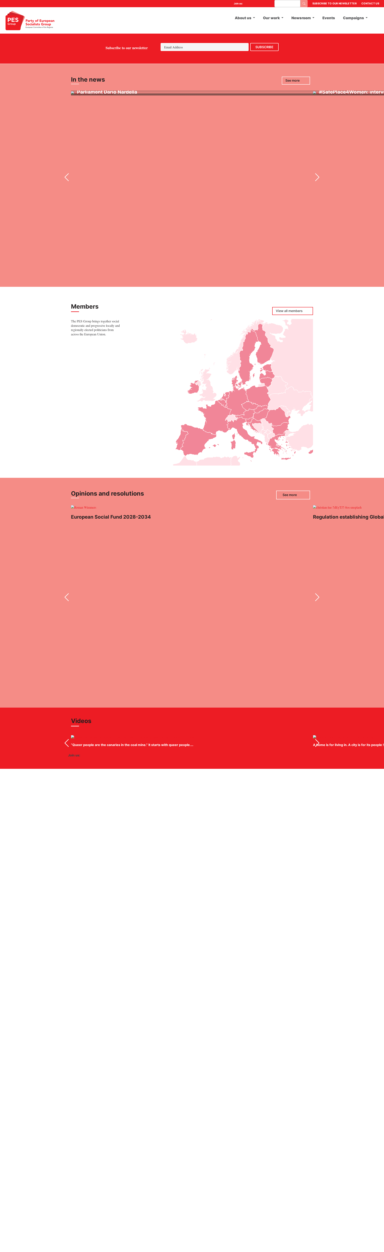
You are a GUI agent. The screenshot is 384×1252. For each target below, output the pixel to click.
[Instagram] (268, 4)
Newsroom (301, 18)
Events (328, 18)
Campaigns (353, 18)
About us (243, 18)
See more (292, 80)
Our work (271, 18)
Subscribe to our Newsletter (334, 3)
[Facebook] (247, 4)
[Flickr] (262, 4)
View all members (289, 311)
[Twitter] (252, 4)
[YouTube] (257, 4)
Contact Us (370, 3)
